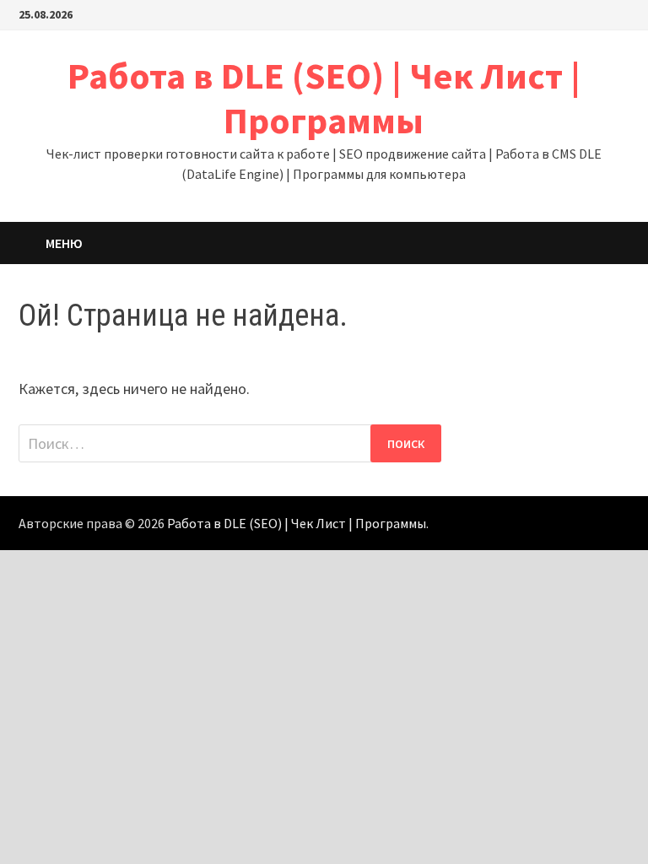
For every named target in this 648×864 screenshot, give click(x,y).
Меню (64, 243)
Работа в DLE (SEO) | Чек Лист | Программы (324, 97)
